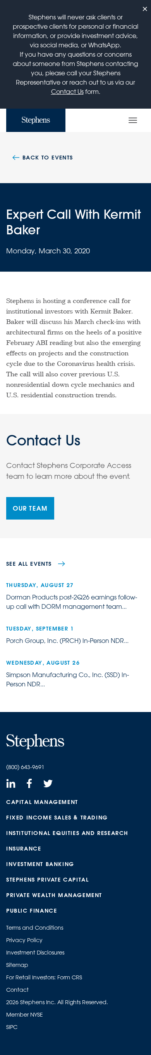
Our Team (30, 508)
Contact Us (67, 91)
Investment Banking (40, 864)
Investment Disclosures (35, 952)
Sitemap (17, 964)
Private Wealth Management (54, 895)
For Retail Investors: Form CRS (44, 977)
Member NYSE (24, 1014)
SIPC (11, 1027)
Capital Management (42, 802)
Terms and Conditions (34, 927)
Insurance (23, 848)
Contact (17, 989)
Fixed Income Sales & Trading (57, 817)
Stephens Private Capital (47, 879)
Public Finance (31, 910)
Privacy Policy (24, 940)
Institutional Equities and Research (67, 833)
